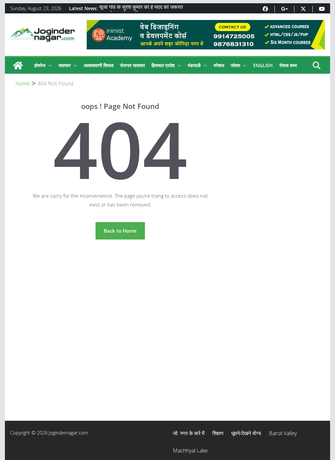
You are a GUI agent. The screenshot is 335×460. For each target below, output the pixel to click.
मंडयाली (194, 65)
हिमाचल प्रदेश (163, 65)
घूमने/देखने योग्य (246, 433)
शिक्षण (217, 433)
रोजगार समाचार (132, 65)
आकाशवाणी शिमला (99, 65)
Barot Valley (283, 433)
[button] (48, 65)
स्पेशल (219, 65)
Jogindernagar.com (68, 433)
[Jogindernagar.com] (18, 65)
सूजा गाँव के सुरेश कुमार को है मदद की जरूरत (141, 8)
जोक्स (235, 65)
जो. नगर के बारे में (188, 433)
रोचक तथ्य (288, 65)
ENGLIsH (263, 65)
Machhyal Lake (190, 450)
